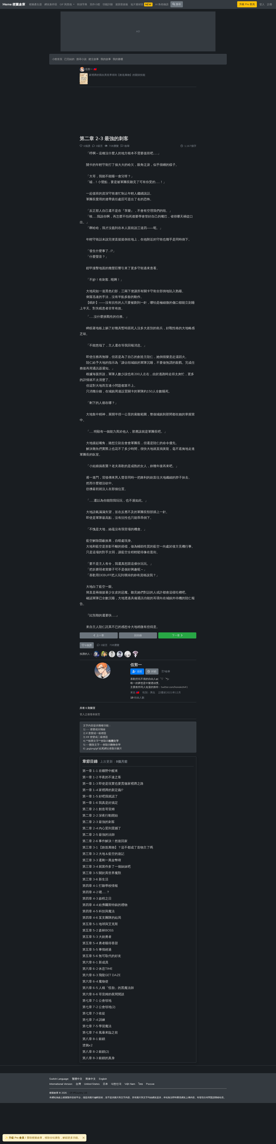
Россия (150, 1084)
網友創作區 (50, 4)
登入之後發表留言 (90, 714)
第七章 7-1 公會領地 (96, 1000)
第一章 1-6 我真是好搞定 (100, 803)
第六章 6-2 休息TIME (97, 969)
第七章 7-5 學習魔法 (96, 1026)
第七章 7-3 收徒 (93, 1013)
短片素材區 (141, 4)
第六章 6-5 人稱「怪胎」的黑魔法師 (108, 988)
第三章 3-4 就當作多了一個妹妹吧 (106, 866)
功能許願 (108, 4)
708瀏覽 (114, 645)
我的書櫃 (118, 59)
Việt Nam (130, 1084)
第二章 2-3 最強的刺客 (104, 138)
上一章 (99, 635)
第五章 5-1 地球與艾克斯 (100, 924)
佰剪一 (89, 69)
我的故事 (106, 59)
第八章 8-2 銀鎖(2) (95, 1052)
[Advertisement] (138, 112)
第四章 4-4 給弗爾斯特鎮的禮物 (104, 905)
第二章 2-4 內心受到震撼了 (101, 828)
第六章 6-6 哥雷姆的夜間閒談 (103, 994)
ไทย (140, 1084)
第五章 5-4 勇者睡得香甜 (100, 943)
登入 (261, 4)
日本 (105, 1084)
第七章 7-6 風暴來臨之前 (100, 1032)
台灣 (78, 1084)
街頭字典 (82, 4)
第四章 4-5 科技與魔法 (98, 911)
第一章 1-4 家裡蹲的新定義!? (102, 790)
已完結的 (69, 59)
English (103, 1079)
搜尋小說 (81, 59)
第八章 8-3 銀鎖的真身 (98, 1058)
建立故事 (93, 59)
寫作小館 (95, 4)
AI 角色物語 (162, 4)
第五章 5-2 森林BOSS (98, 930)
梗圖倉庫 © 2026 (58, 1092)
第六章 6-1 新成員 (95, 962)
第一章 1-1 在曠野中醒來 (100, 771)
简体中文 (90, 1079)
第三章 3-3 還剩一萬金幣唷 (101, 860)
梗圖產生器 (35, 4)
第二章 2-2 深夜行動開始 (100, 815)
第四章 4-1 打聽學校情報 (100, 886)
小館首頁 (57, 59)
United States (92, 1084)
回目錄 (138, 635)
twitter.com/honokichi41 (174, 687)
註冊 (269, 4)
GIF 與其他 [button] (66, 4)
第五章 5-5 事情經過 (96, 949)
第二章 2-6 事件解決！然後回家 (104, 841)
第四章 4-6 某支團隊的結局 (101, 917)
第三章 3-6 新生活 (95, 879)
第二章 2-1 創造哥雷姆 (98, 809)
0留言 (104, 645)
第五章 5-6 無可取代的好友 (101, 956)
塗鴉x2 (87, 1045)
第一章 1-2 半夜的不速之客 (101, 777)
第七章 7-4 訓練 (93, 1020)
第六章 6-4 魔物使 (95, 981)
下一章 (176, 635)
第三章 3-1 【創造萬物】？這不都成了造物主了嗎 (117, 847)
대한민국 (116, 1084)
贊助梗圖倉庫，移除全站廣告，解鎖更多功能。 (42, 1138)
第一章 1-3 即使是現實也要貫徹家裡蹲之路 (112, 783)
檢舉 (127, 146)
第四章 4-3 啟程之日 (96, 898)
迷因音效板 (121, 4)
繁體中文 (77, 1079)
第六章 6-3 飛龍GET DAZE (101, 975)
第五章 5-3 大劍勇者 (96, 937)
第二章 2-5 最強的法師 (98, 835)
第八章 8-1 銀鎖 (93, 1039)
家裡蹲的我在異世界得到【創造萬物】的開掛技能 (117, 75)
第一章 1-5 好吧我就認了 (100, 796)
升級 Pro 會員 (247, 4)
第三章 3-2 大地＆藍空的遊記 (103, 854)
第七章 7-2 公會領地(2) (98, 1007)
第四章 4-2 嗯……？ (96, 892)
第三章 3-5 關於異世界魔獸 (101, 873)
